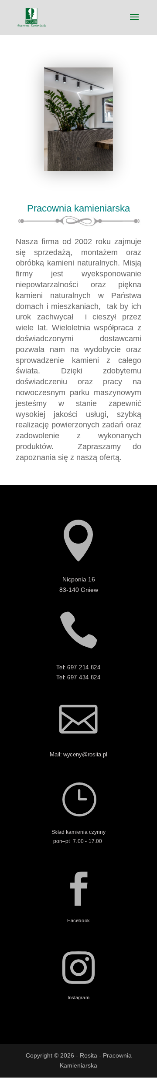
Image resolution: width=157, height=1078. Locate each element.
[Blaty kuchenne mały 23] (78, 168)
